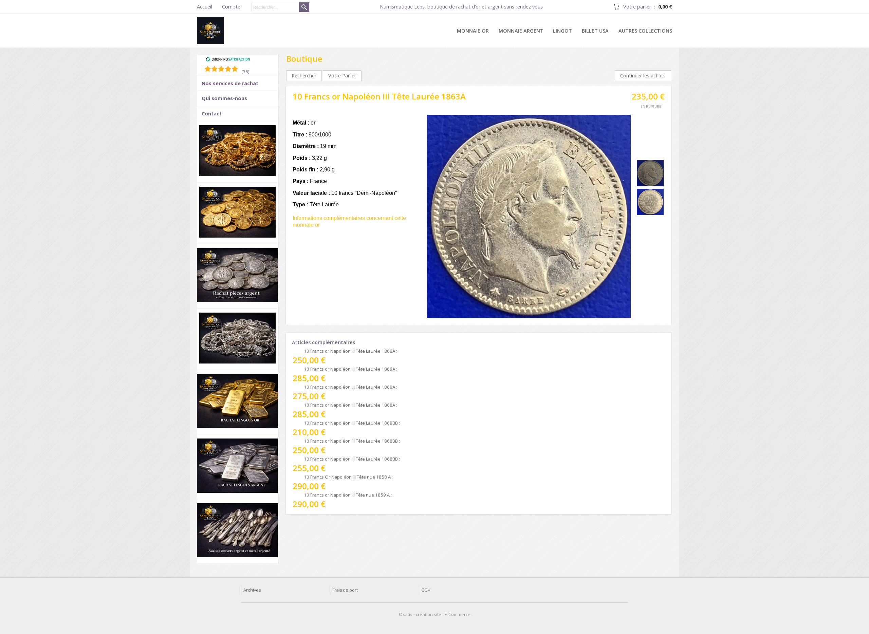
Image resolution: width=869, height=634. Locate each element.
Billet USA (595, 30)
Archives (252, 590)
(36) (245, 72)
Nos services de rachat (230, 83)
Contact (212, 113)
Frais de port (345, 590)
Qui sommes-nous (224, 98)
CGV (425, 590)
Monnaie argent (521, 30)
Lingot (562, 30)
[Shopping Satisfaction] (228, 60)
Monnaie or (473, 30)
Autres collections (645, 30)
